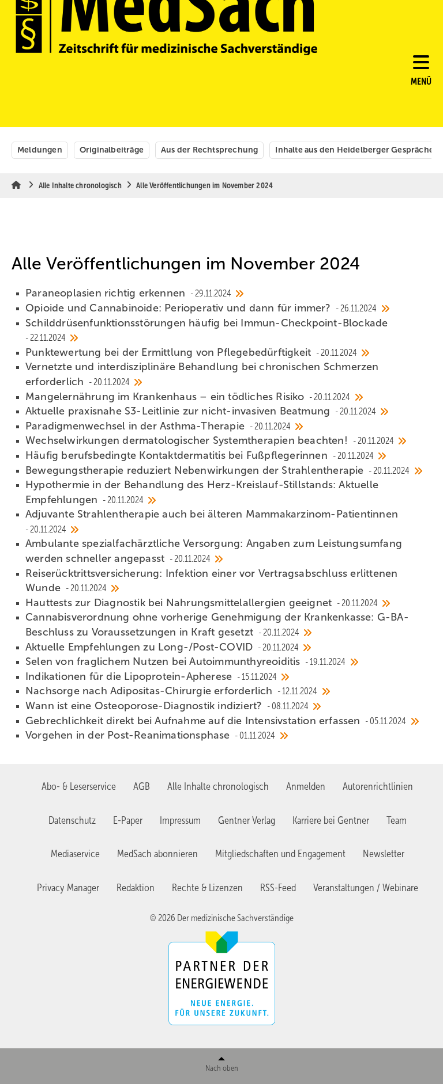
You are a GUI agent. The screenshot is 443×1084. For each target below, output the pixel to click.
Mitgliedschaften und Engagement (280, 853)
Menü (421, 81)
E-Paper (127, 820)
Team (396, 820)
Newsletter (383, 853)
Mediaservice (75, 853)
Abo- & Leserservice (79, 786)
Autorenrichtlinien (378, 786)
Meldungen (39, 149)
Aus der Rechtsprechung (209, 149)
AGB (141, 786)
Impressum (180, 820)
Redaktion (136, 887)
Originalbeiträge (112, 149)
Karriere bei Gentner (330, 820)
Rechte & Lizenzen (207, 887)
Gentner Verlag (246, 820)
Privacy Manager (68, 887)
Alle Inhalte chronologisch (218, 786)
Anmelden (305, 786)
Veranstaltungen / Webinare (365, 887)
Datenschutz (72, 820)
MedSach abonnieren (157, 853)
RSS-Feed (278, 887)
